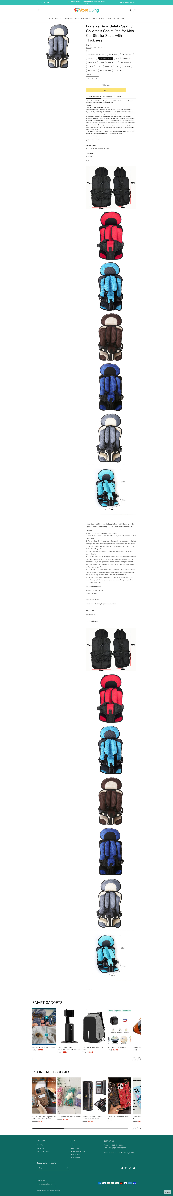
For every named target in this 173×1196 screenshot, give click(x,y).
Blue (117, 58)
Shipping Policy (75, 1154)
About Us (40, 1145)
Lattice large (124, 62)
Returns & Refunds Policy (78, 1151)
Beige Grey (91, 58)
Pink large (108, 66)
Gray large (111, 62)
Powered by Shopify (55, 1190)
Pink (99, 66)
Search (72, 1145)
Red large (127, 66)
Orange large (113, 54)
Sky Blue (119, 70)
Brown (125, 58)
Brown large (92, 62)
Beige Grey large (105, 58)
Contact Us (40, 1148)
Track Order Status (43, 1151)
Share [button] (90, 989)
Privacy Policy (74, 1148)
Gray (102, 62)
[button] (39, 10)
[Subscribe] (67, 1168)
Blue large (91, 54)
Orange (90, 66)
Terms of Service (75, 1157)
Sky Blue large (127, 54)
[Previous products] (134, 1059)
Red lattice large (105, 70)
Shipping (88, 47)
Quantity (88, 74)
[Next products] (139, 1059)
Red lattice (91, 70)
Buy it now (106, 90)
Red (118, 66)
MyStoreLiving (45, 1190)
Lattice (101, 54)
